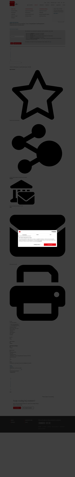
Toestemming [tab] (24, 234)
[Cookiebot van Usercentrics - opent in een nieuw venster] (52, 231)
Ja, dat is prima (50, 244)
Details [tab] (37, 234)
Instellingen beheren (37, 244)
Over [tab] (50, 234)
